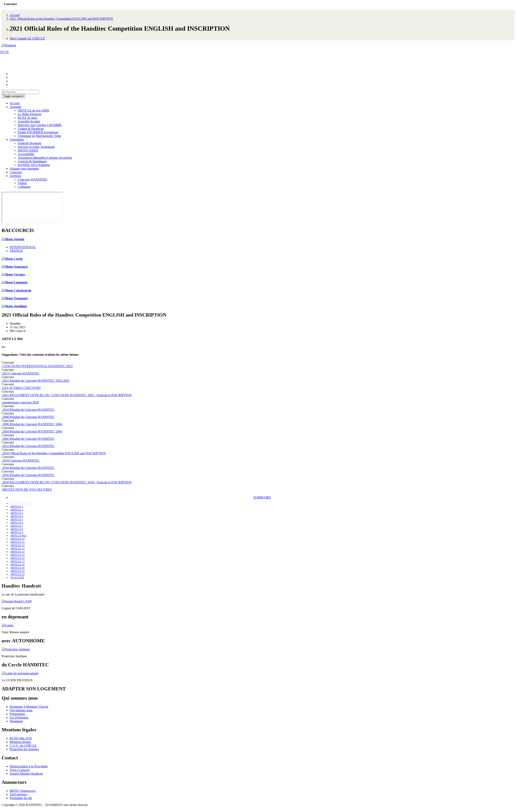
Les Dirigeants (19, 717)
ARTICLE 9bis (18, 535)
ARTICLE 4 (16, 516)
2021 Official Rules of (22, 503)
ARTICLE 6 (16, 522)
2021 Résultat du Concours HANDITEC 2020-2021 (36, 380)
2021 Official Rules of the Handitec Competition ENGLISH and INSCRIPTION (61, 18)
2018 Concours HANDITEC (21, 460)
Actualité (15, 107)
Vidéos (22, 183)
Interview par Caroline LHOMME (40, 125)
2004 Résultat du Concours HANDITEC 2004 (32, 431)
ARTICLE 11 (17, 541)
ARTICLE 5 (16, 519)
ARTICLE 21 (17, 574)
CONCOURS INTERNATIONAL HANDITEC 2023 (37, 366)
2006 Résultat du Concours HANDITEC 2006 (32, 424)
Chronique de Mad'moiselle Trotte (39, 136)
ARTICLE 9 (16, 532)
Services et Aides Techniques (36, 146)
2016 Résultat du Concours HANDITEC (28, 475)
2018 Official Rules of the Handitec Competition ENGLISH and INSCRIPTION (54, 453)
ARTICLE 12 (17, 545)
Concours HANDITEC (33, 179)
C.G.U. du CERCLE (23, 745)
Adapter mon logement (24, 168)
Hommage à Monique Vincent (29, 706)
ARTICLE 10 (17, 538)
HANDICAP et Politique (34, 165)
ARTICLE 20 (17, 571)
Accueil (15, 15)
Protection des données (24, 749)
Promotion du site (21, 798)
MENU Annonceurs (22, 790)
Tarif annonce (18, 794)
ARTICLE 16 (17, 558)
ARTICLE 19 (17, 567)
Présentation (17, 714)
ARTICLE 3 (16, 512)
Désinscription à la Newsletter (29, 766)
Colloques (24, 186)
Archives (15, 176)
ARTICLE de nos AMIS (33, 110)
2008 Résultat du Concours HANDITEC (28, 417)
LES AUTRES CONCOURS (21, 388)
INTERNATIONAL (23, 247)
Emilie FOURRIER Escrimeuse (38, 132)
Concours (16, 172)
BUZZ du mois (27, 117)
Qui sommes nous (21, 710)
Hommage (16, 721)
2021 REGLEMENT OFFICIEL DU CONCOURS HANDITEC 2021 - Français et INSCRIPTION (67, 395)
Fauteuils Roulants (29, 143)
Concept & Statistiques (32, 161)
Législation (17, 139)
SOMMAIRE (262, 497)
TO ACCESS (17, 577)
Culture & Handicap (31, 128)
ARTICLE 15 (17, 554)
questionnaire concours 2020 (20, 402)
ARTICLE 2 (16, 509)
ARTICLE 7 (16, 525)
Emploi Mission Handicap (26, 773)
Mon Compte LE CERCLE (27, 38)
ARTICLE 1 (16, 506)
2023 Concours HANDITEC (21, 373)
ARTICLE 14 (17, 551)
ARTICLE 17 (17, 561)
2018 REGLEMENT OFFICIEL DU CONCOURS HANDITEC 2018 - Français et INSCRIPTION (67, 482)
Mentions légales (20, 742)
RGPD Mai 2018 (21, 738)
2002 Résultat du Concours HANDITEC (28, 438)
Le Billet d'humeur (30, 114)
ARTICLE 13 (17, 548)
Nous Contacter (20, 770)
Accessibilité (26, 154)
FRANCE (16, 250)
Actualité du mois (29, 121)
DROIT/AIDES (28, 150)
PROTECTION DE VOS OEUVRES (27, 489)
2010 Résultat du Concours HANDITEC (28, 409)
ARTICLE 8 (16, 529)
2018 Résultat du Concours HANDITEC (28, 467)
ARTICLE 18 (17, 564)
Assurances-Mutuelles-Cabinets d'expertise (45, 157)
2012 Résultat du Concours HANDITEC (28, 446)
